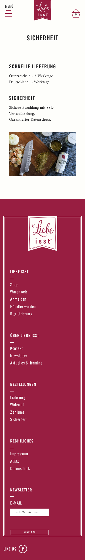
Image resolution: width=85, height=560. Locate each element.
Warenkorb (18, 292)
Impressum (19, 454)
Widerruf (17, 405)
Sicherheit (18, 420)
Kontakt (16, 349)
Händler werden (23, 307)
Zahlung (17, 412)
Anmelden (18, 299)
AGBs (14, 462)
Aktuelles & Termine (26, 363)
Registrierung (21, 314)
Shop (14, 285)
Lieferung (18, 398)
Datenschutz (20, 469)
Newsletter (18, 356)
